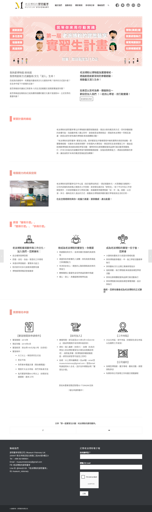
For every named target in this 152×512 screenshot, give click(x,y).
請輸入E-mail (86, 463)
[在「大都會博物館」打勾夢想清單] (150, 256)
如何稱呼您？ (86, 452)
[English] (138, 5)
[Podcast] (133, 5)
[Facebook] (117, 5)
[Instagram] (128, 5)
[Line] (122, 5)
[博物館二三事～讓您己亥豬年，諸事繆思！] (2, 256)
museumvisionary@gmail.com (72, 363)
